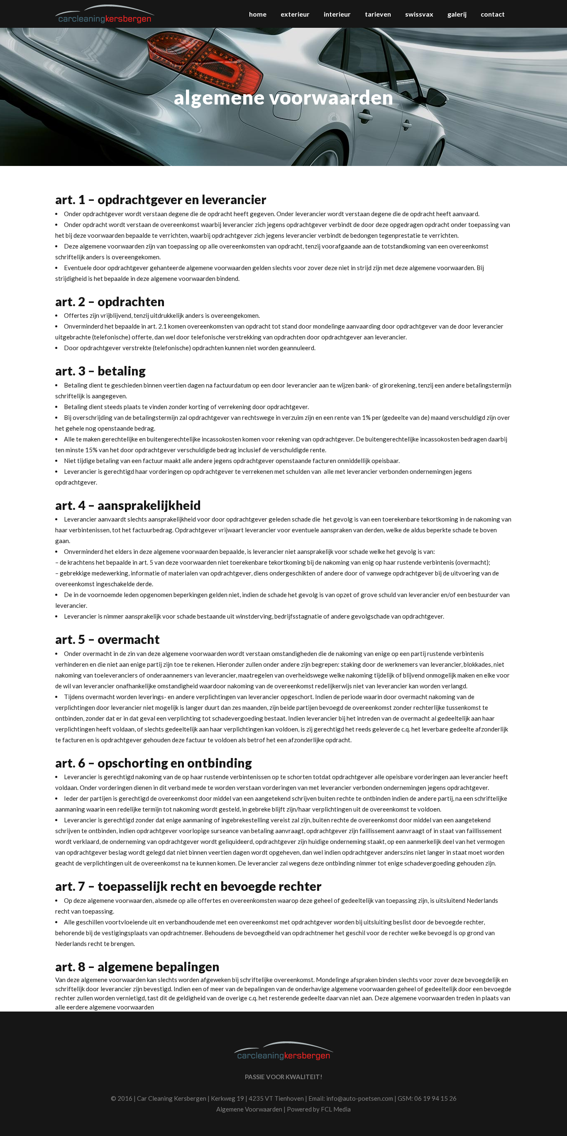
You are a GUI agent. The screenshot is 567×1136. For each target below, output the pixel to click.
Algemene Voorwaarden (249, 1109)
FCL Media (336, 1109)
